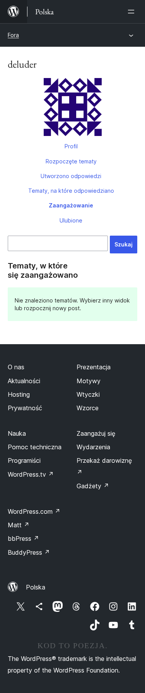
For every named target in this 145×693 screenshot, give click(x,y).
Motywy (89, 381)
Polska (35, 587)
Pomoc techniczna (34, 447)
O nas (16, 367)
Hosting (19, 394)
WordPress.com (34, 511)
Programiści (24, 460)
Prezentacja (94, 367)
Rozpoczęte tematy (71, 161)
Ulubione (71, 220)
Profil (71, 146)
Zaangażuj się (96, 433)
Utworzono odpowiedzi (71, 176)
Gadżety (93, 486)
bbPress (23, 538)
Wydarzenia (93, 447)
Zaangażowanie (71, 205)
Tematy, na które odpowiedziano (71, 190)
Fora (13, 35)
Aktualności (24, 381)
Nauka (17, 433)
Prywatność (25, 408)
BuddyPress (29, 552)
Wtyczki (88, 394)
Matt (18, 525)
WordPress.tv (31, 474)
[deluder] (72, 108)
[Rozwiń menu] (132, 11)
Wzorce (88, 408)
